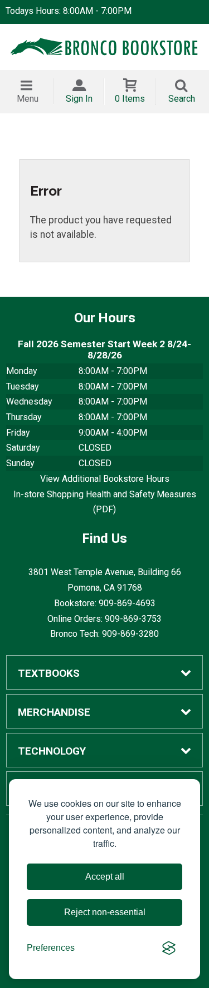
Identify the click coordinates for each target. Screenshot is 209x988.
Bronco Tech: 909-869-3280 (104, 633)
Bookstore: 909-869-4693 (104, 603)
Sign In (79, 98)
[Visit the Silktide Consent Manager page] (168, 948)
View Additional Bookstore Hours (104, 478)
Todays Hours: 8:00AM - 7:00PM (69, 11)
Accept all (104, 876)
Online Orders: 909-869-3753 (104, 618)
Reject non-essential (104, 912)
